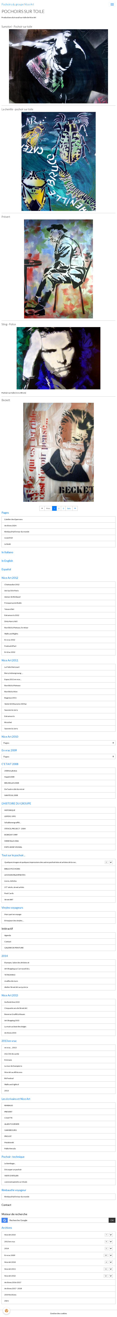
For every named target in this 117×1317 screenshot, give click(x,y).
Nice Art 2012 (10, 1276)
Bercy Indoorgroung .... (13, 673)
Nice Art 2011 (10, 1269)
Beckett (6, 400)
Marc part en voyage (12, 914)
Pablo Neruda (10, 1148)
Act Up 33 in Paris (11, 590)
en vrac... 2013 (10, 1047)
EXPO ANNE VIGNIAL (13, 847)
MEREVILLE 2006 (11, 841)
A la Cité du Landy (11, 1054)
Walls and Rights (11, 634)
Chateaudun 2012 (12, 584)
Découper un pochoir (13, 1169)
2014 (6, 1248)
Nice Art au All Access (13, 1072)
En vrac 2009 (9, 1255)
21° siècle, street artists (14, 887)
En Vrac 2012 (9, 652)
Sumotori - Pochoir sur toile (17, 26)
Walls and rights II (11, 1084)
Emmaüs (8, 1060)
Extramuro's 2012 (11, 615)
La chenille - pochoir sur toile (17, 109)
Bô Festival (9, 1078)
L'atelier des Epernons (13, 519)
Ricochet (8, 722)
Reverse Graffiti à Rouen (14, 1014)
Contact (7, 941)
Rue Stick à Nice (10, 691)
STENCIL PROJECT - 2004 (14, 828)
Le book (7, 544)
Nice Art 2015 (10, 1235)
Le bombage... (10, 1163)
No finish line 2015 (12, 1002)
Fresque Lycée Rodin (13, 603)
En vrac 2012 (9, 640)
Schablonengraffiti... (12, 822)
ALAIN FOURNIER (11, 1124)
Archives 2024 (10, 525)
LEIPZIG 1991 (10, 816)
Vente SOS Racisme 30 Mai (15, 704)
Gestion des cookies (58, 1313)
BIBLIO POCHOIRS (12, 869)
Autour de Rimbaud (12, 597)
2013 (6, 1091)
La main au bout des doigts (15, 1026)
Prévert (6, 216)
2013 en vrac (9, 1241)
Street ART (8, 899)
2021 (6, 1301)
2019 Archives (10, 1295)
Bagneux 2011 (10, 698)
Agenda (7, 935)
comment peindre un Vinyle (15, 1182)
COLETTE (8, 1118)
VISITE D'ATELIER (11, 1175)
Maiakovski (9, 1142)
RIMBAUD (8, 1105)
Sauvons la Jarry (11, 710)
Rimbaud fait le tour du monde (16, 532)
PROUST (8, 1136)
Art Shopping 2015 (11, 1020)
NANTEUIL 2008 (11, 795)
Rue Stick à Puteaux (12, 685)
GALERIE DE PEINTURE (14, 948)
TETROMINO (9, 975)
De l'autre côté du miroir (14, 789)
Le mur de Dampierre (13, 1066)
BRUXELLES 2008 (11, 783)
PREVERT (8, 1112)
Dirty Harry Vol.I (11, 621)
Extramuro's (9, 716)
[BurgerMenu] (112, 4)
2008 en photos (10, 771)
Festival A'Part (10, 646)
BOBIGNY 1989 (10, 835)
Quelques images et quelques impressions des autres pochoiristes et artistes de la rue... (40, 862)
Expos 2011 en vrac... (13, 679)
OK (112, 1220)
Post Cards (9, 893)
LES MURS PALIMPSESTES (14, 875)
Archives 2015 (10, 1033)
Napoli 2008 (9, 777)
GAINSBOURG (10, 1130)
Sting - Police (9, 324)
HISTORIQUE (9, 810)
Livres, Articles (10, 881)
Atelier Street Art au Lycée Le (16, 987)
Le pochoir (8, 538)
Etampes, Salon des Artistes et (16, 962)
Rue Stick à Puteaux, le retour (16, 627)
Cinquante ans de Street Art (15, 1008)
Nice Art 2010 (10, 1262)
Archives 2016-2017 (12, 1282)
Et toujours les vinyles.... (14, 920)
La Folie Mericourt (12, 667)
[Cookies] (6, 1310)
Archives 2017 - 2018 (13, 1288)
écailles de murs (11, 981)
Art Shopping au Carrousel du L (17, 969)
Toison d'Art (9, 609)
